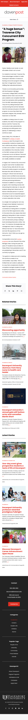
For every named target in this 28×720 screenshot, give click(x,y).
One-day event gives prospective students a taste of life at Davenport (13, 465)
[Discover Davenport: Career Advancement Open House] (14, 529)
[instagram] (12, 708)
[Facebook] (5, 291)
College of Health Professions (15, 25)
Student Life (12, 460)
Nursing (14, 277)
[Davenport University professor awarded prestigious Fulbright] (14, 487)
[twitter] (9, 708)
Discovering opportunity (13, 330)
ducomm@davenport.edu (14, 591)
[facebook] (6, 708)
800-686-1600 (14, 588)
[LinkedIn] (13, 291)
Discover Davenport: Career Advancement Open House (12, 551)
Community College (7, 277)
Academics (5, 25)
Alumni (10, 327)
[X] (9, 291)
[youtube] (19, 708)
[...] (23, 336)
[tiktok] (15, 708)
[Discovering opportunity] (14, 310)
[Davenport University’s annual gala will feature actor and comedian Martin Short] (14, 389)
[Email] (21, 291)
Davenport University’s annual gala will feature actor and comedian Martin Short (13, 413)
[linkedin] (22, 708)
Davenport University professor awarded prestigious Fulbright (12, 509)
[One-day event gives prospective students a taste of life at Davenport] (14, 443)
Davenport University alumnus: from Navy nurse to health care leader (12, 368)
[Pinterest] (17, 291)
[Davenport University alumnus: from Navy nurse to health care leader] (14, 345)
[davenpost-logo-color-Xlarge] (14, 11)
